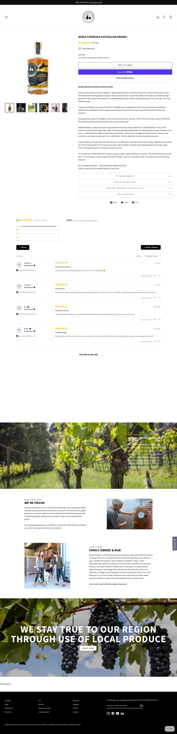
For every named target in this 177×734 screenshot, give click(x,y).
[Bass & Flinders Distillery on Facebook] (112, 713)
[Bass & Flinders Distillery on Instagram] (108, 713)
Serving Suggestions (125, 182)
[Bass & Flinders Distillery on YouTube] (117, 713)
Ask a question (125, 194)
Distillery (8, 701)
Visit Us (75, 708)
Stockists (76, 701)
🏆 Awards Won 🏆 (125, 176)
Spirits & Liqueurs (45, 708)
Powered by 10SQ (75, 725)
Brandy (41, 704)
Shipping (91, 58)
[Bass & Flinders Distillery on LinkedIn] (122, 713)
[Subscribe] (141, 705)
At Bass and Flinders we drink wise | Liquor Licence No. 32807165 (26, 725)
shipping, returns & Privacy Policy (125, 188)
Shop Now (88, 648)
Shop (6, 704)
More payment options (125, 78)
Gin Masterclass (44, 712)
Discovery (8, 712)
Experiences (9, 708)
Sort (139, 256)
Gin (40, 701)
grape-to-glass (125, 154)
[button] (88, 42)
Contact (75, 712)
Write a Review (153, 248)
